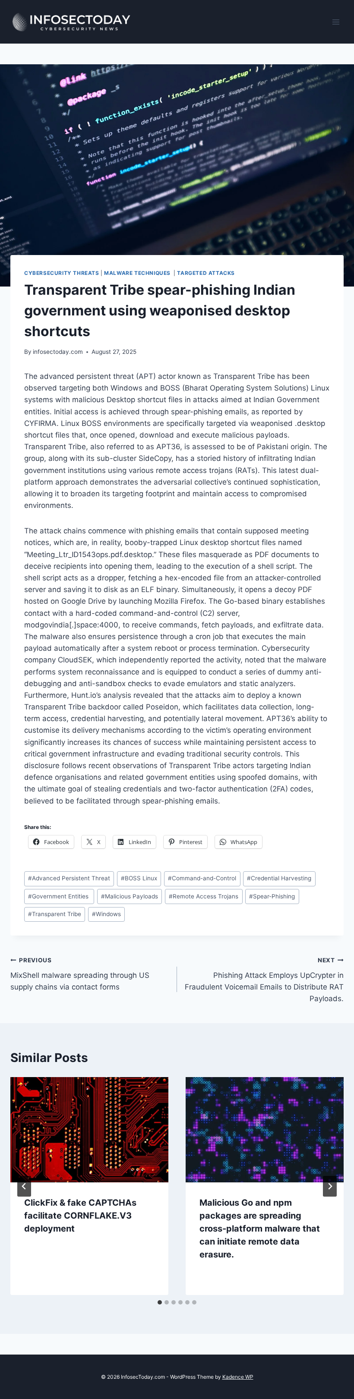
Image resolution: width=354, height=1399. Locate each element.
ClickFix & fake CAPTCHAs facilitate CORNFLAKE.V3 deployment (80, 1215)
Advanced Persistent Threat (69, 878)
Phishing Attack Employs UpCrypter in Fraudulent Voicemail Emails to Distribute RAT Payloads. (264, 980)
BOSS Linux (139, 878)
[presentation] (89, 1129)
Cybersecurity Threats (61, 273)
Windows (106, 914)
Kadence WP (237, 1377)
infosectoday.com (58, 351)
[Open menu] (336, 21)
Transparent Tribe (54, 914)
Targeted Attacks (206, 273)
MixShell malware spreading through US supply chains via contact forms (79, 974)
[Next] (330, 1186)
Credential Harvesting (279, 878)
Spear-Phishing (272, 896)
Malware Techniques (138, 273)
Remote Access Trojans (203, 896)
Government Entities (59, 896)
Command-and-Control (202, 878)
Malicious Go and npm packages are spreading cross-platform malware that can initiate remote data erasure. (259, 1228)
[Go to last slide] (24, 1186)
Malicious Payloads (129, 896)
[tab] (160, 1302)
